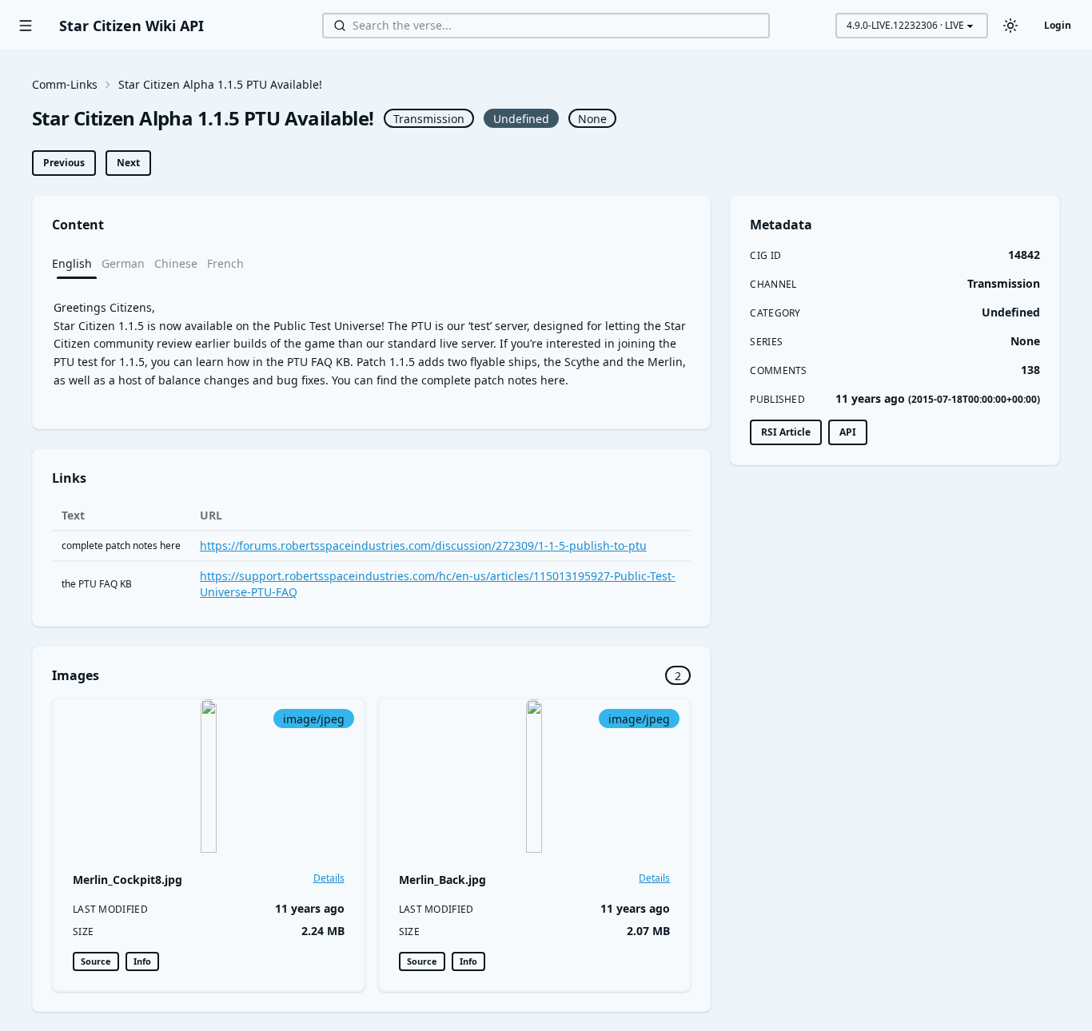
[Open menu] (26, 26)
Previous (64, 162)
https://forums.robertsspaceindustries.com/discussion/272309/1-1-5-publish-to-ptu (423, 545)
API (847, 432)
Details (329, 878)
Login (1057, 25)
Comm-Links (65, 84)
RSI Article (786, 432)
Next (128, 162)
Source (96, 961)
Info (142, 961)
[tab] (77, 263)
